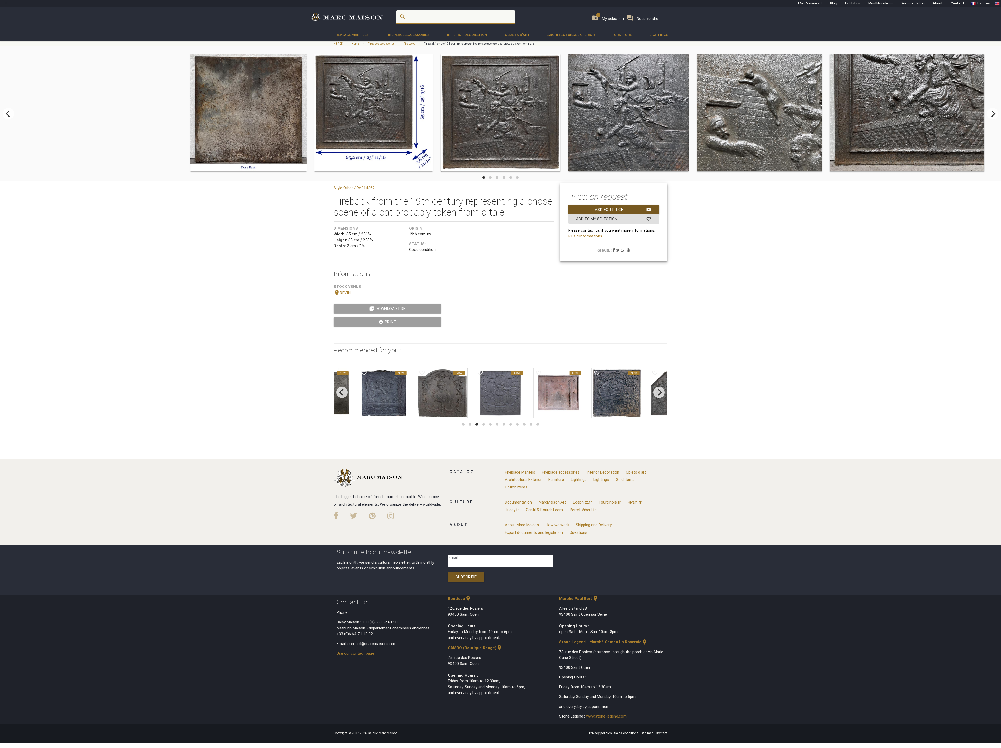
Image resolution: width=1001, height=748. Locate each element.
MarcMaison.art (810, 3)
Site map (647, 733)
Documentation (913, 3)
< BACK (338, 43)
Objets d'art (517, 34)
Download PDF (387, 308)
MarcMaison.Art (552, 502)
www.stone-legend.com (606, 716)
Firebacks (409, 43)
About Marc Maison (522, 524)
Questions (578, 532)
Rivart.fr (635, 502)
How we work (557, 524)
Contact (957, 3)
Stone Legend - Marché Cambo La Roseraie (603, 641)
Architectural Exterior (571, 34)
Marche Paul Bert (579, 598)
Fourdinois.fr (610, 502)
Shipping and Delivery (594, 524)
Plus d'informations (585, 236)
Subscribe (466, 576)
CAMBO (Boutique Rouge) (475, 647)
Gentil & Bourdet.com (544, 509)
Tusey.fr (512, 509)
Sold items (625, 479)
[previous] (8, 113)
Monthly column (880, 3)
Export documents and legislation (534, 532)
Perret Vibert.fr (583, 509)
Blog (833, 3)
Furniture (622, 34)
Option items (516, 487)
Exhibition (852, 3)
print (387, 321)
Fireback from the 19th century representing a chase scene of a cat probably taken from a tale (479, 43)
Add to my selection (613, 219)
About (937, 3)
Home (355, 43)
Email (453, 557)
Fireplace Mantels (351, 34)
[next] (992, 113)
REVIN (342, 292)
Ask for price (623, 209)
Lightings (659, 34)
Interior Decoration (467, 34)
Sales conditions (626, 733)
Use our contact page (355, 653)
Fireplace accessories (408, 34)
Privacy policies (601, 733)
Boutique (459, 598)
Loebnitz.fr (582, 502)
